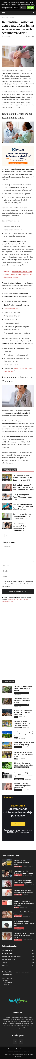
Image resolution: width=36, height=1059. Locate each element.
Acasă (3, 17)
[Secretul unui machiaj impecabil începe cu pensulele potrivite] (7, 775)
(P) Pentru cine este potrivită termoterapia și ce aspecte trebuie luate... (23, 712)
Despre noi (11, 1049)
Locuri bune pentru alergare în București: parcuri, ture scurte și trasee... (24, 734)
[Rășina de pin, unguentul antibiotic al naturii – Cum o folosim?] (7, 701)
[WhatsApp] (18, 41)
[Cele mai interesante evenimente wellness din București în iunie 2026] (7, 477)
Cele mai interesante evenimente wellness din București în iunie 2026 (22, 477)
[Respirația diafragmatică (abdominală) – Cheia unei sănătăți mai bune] (7, 506)
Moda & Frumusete (18, 779)
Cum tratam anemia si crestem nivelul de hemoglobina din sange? (24, 935)
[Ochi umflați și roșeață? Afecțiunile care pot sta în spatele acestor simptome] (7, 487)
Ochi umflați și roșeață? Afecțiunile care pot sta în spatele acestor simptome (23, 487)
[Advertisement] (17, 637)
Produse (16, 907)
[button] (3, 12)
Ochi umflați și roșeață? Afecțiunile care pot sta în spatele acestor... (22, 786)
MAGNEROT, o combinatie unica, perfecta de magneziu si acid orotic (24, 903)
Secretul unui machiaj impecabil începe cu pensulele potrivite (23, 775)
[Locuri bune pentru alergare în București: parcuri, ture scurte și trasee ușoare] (7, 734)
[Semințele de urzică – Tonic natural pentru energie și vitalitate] (7, 689)
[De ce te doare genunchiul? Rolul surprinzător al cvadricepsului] (7, 525)
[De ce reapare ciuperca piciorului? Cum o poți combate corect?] (7, 516)
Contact (26, 1051)
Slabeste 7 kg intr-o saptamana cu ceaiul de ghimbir (21, 862)
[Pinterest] (13, 41)
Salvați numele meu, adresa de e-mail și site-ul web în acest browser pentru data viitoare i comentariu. (17, 584)
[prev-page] (3, 535)
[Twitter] (9, 41)
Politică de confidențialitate (15, 1051)
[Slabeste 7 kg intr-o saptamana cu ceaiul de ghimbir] (7, 862)
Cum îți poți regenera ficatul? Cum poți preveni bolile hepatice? (22, 497)
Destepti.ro (5, 980)
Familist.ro (5, 985)
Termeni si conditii (21, 1049)
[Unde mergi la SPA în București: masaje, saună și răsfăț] (7, 745)
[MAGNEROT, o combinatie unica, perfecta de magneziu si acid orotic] (7, 902)
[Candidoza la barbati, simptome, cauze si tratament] (7, 873)
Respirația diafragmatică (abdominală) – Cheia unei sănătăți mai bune (23, 506)
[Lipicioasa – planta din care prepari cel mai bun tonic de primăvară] (7, 765)
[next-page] (6, 535)
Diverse (16, 716)
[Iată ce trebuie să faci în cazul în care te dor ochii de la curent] (7, 914)
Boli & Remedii (11, 17)
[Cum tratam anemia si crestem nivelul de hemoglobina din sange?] (7, 936)
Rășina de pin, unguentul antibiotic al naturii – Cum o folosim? (22, 700)
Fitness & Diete (18, 747)
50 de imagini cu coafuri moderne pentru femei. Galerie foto (24, 923)
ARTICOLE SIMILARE (9, 470)
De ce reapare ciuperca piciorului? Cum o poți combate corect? (22, 516)
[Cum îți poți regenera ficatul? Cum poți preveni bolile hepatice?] (7, 497)
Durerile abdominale (11, 309)
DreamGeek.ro (7, 982)
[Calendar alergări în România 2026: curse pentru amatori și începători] (7, 754)
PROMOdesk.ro (7, 974)
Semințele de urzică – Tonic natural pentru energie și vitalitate (23, 689)
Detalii (22, 8)
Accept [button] (30, 8)
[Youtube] (21, 1042)
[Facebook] (4, 41)
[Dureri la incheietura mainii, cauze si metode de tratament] (7, 892)
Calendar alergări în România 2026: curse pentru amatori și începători (23, 754)
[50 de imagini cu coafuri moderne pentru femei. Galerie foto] (7, 924)
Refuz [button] (16, 8)
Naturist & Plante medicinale (21, 693)
